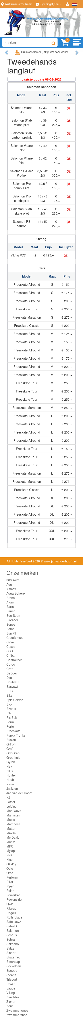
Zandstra (12, 997)
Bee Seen (13, 615)
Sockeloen (13, 966)
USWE (10, 984)
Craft (9, 668)
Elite (9, 695)
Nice (9, 859)
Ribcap (11, 908)
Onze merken (22, 572)
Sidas (10, 948)
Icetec (10, 784)
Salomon (12, 930)
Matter (10, 828)
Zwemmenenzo (17, 1010)
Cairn (10, 642)
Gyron (10, 762)
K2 (8, 797)
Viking (10, 992)
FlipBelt (11, 717)
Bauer (10, 611)
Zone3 (10, 1006)
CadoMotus (14, 637)
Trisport (11, 979)
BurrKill (11, 633)
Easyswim (13, 686)
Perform (12, 877)
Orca (9, 873)
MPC (9, 846)
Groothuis (13, 757)
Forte (10, 726)
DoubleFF (13, 682)
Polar (10, 890)
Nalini (10, 855)
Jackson (12, 788)
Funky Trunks (15, 735)
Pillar (9, 881)
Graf (9, 748)
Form (10, 722)
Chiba (10, 655)
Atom (10, 602)
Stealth (11, 975)
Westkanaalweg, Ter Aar (18, 3)
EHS (9, 691)
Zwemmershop (16, 1015)
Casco (10, 646)
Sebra (10, 939)
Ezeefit (11, 708)
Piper (10, 886)
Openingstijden (50, 4)
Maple (10, 819)
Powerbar (13, 895)
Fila (9, 713)
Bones (10, 624)
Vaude (10, 988)
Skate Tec (13, 957)
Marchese (13, 824)
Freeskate (13, 731)
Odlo (9, 868)
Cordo (10, 664)
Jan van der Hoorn (19, 793)
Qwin (10, 904)
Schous (11, 935)
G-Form (11, 744)
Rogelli (11, 913)
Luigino (11, 806)
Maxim (11, 833)
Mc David (12, 837)
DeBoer (11, 673)
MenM (10, 842)
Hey (9, 766)
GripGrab (12, 753)
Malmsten (13, 815)
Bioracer (12, 620)
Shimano (12, 944)
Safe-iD (11, 926)
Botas (10, 629)
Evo (9, 704)
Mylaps (11, 850)
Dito (9, 677)
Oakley (11, 864)
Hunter (11, 775)
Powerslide (14, 899)
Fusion (11, 739)
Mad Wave (13, 810)
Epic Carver (14, 700)
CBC (9, 651)
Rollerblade (14, 917)
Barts (10, 606)
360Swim (12, 580)
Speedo (11, 970)
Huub (10, 779)
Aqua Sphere (15, 593)
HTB (9, 771)
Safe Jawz (13, 921)
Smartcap (13, 961)
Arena (10, 597)
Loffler (10, 802)
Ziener (10, 1001)
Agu (9, 584)
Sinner (10, 952)
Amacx (11, 589)
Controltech (14, 660)
